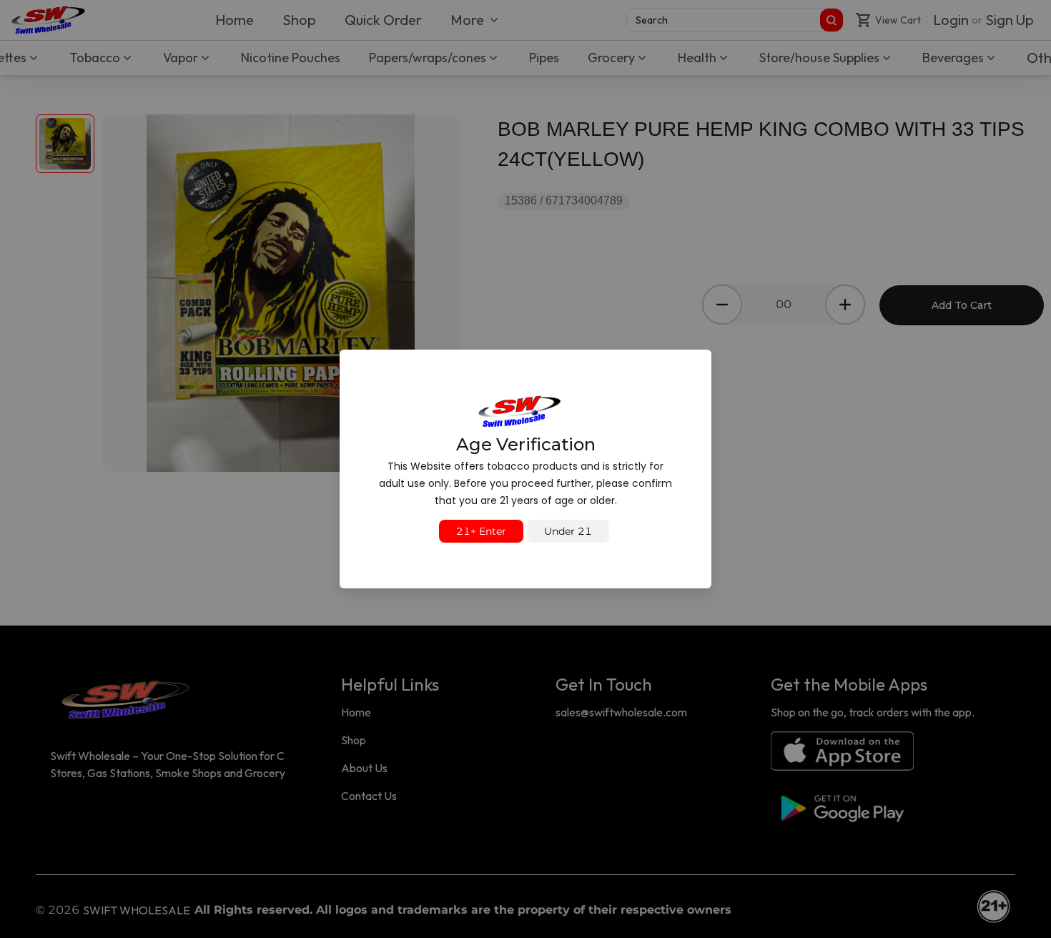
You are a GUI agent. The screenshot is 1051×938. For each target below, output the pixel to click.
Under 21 (568, 531)
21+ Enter (481, 531)
